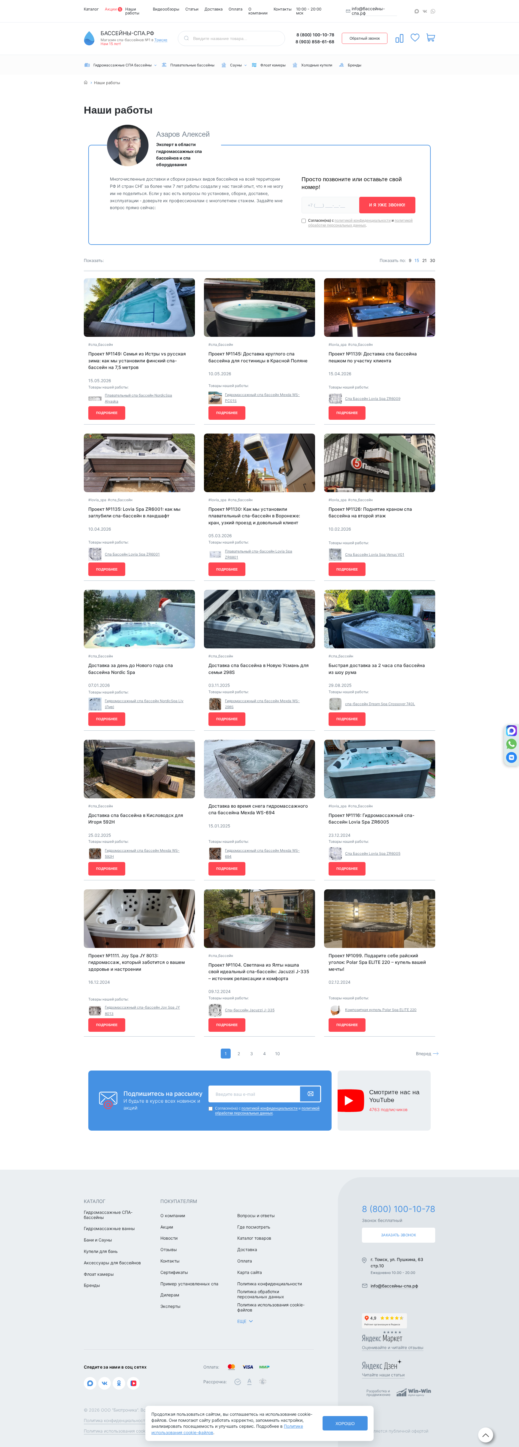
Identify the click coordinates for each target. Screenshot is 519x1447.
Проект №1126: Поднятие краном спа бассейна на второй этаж (370, 512)
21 (424, 260)
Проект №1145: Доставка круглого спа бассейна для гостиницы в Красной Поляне (258, 357)
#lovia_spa (338, 344)
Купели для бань (101, 1251)
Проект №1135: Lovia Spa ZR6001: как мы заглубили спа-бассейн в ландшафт (134, 512)
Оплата (235, 9)
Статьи (192, 9)
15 (416, 260)
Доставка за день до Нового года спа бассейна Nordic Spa (130, 669)
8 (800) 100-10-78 (315, 34)
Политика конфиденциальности (269, 1283)
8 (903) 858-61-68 (315, 41)
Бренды (92, 1285)
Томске (160, 40)
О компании (258, 11)
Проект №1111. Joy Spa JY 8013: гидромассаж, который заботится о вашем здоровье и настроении (136, 962)
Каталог (91, 9)
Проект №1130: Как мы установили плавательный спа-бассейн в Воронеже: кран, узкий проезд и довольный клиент (254, 515)
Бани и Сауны (98, 1240)
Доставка (214, 9)
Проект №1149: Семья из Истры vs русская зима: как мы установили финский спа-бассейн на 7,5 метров (137, 360)
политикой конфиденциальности (363, 220)
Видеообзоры (166, 9)
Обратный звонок (365, 38)
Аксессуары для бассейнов (112, 1262)
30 (432, 260)
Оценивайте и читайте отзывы (392, 1347)
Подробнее (106, 413)
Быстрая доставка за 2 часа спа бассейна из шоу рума (377, 669)
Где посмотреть (253, 1227)
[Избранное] (415, 37)
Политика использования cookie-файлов (271, 1307)
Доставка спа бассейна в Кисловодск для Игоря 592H (135, 818)
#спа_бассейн (100, 344)
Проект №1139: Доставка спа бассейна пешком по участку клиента (373, 357)
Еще (241, 1321)
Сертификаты (174, 1272)
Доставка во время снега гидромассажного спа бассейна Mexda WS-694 (258, 809)
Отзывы (168, 1249)
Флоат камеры (99, 1274)
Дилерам (169, 1295)
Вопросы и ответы (256, 1215)
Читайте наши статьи (383, 1374)
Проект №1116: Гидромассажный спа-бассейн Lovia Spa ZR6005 (371, 818)
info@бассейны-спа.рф (368, 11)
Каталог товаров (254, 1238)
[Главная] (86, 82)
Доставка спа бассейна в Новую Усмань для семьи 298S (258, 669)
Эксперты (170, 1306)
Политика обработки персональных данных (260, 1294)
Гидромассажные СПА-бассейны (108, 1215)
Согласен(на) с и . (360, 222)
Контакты (283, 9)
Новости (169, 1238)
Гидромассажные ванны (109, 1228)
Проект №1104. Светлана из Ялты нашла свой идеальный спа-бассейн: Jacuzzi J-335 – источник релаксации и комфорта (258, 971)
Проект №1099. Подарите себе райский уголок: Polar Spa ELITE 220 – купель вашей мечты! (377, 962)
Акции (111, 9)
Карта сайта (249, 1272)
